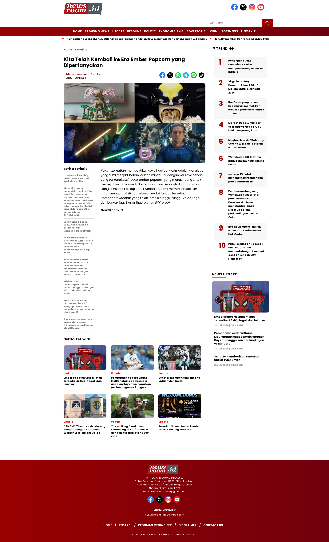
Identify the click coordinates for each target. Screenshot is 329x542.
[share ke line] (194, 77)
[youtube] (261, 9)
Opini (214, 31)
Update (118, 31)
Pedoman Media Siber (155, 525)
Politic (150, 31)
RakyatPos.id (153, 514)
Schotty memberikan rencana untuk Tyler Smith (230, 39)
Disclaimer (187, 525)
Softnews (229, 31)
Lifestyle (248, 31)
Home (77, 31)
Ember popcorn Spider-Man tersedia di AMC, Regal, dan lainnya (239, 318)
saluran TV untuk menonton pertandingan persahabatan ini (245, 177)
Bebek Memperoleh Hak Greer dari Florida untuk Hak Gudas (244, 230)
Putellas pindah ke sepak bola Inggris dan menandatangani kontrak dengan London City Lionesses (246, 251)
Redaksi (125, 525)
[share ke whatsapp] (179, 77)
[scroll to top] (316, 536)
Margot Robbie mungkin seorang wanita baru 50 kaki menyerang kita (244, 126)
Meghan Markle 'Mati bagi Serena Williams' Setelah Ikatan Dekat (246, 143)
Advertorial (197, 31)
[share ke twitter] (171, 77)
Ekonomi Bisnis (171, 31)
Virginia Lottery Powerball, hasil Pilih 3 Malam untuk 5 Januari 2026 (244, 87)
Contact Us (213, 525)
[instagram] (253, 9)
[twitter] (244, 9)
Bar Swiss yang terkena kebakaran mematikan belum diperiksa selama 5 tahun (246, 107)
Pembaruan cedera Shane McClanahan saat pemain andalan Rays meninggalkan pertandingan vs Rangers (121, 39)
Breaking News (97, 31)
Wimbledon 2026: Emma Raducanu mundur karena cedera (246, 160)
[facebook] (235, 9)
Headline (134, 31)
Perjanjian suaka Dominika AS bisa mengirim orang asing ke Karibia (245, 66)
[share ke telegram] (187, 77)
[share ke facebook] (163, 77)
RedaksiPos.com (173, 514)
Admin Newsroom (77, 74)
